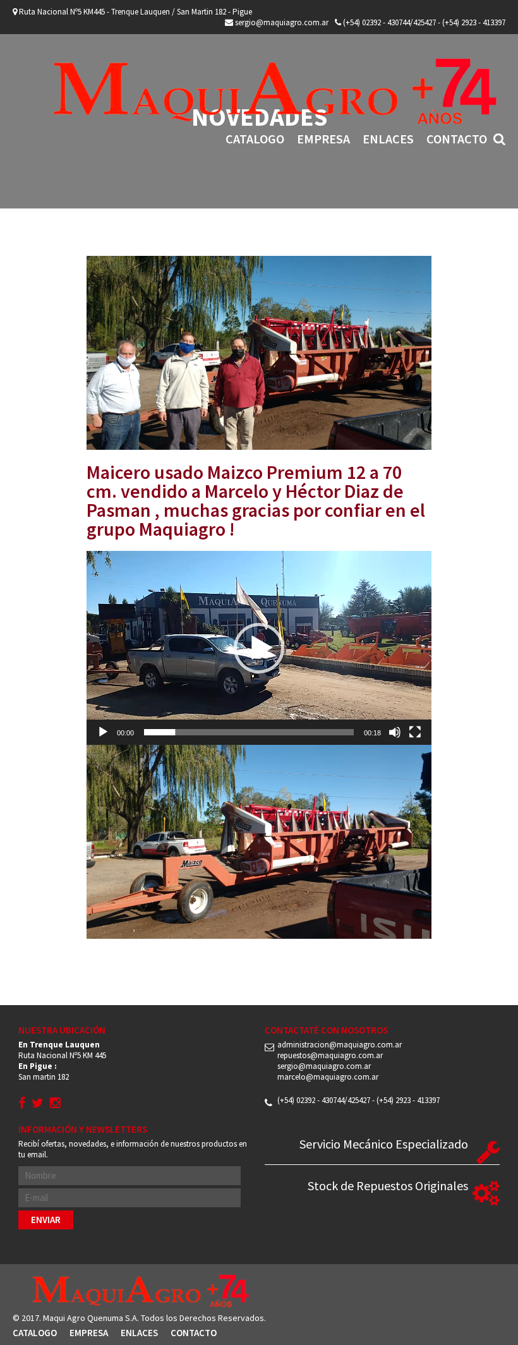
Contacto (456, 139)
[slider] (249, 732)
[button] (259, 648)
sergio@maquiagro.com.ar (280, 22)
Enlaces (388, 139)
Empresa (323, 139)
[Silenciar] (394, 732)
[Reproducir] (103, 732)
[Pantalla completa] (415, 732)
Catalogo (255, 139)
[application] (259, 648)
